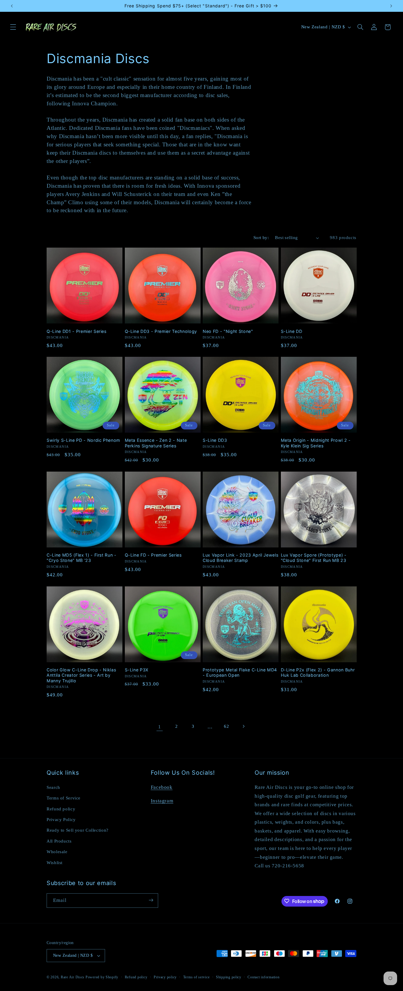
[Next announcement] (391, 6)
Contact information (263, 977)
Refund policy (61, 808)
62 (226, 726)
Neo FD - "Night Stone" (228, 330)
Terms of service (196, 977)
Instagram (162, 800)
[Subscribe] (151, 900)
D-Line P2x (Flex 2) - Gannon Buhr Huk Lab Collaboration (318, 672)
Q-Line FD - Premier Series (153, 554)
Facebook (162, 787)
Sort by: (261, 237)
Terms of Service (64, 797)
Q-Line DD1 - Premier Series (77, 330)
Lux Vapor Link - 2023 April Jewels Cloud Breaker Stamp (240, 557)
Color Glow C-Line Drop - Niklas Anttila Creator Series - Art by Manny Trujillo (81, 675)
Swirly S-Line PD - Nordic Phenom (83, 440)
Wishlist (55, 862)
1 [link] (159, 726)
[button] (13, 27)
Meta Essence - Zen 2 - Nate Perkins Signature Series (156, 443)
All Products (59, 840)
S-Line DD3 (215, 440)
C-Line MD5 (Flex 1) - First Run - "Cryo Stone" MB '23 (82, 557)
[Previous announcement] (11, 6)
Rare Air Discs (72, 977)
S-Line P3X (137, 669)
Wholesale (57, 851)
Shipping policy (228, 977)
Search (53, 787)
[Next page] (243, 726)
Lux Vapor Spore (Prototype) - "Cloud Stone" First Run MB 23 (314, 557)
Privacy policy (165, 977)
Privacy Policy (61, 819)
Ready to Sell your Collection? (78, 830)
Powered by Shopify (102, 977)
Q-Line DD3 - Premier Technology (161, 330)
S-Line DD (291, 330)
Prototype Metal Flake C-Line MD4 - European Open (240, 672)
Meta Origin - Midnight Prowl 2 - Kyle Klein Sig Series (316, 443)
